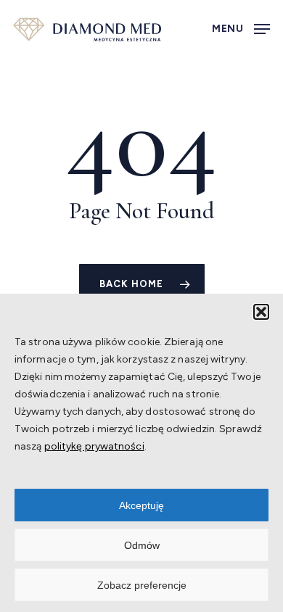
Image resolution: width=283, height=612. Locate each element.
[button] (261, 312)
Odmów (142, 545)
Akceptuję (141, 505)
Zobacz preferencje (141, 585)
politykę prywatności (94, 446)
